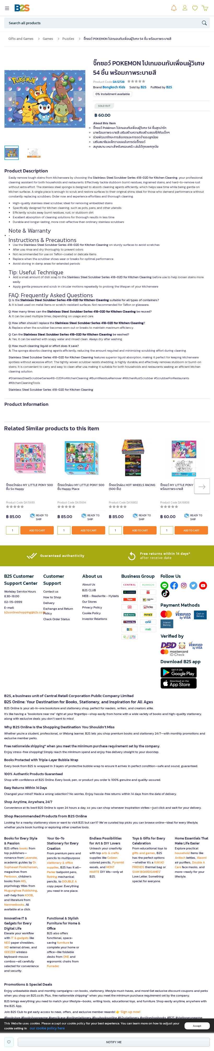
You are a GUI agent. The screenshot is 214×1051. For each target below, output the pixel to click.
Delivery (49, 603)
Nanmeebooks (14, 904)
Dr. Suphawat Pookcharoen (20, 864)
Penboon (10, 876)
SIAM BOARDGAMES (146, 871)
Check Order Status (56, 619)
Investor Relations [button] (94, 619)
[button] (10, 99)
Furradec (53, 966)
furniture (63, 942)
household (182, 853)
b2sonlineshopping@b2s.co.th (25, 612)
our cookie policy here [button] (47, 1028)
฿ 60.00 (102, 115)
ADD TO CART (37, 530)
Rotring (52, 876)
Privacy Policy (92, 607)
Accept (197, 1026)
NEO (7, 942)
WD (6, 947)
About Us (88, 584)
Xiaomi (201, 857)
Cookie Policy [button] (91, 613)
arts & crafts (110, 853)
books (23, 848)
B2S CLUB (89, 590)
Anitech (180, 857)
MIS (23, 881)
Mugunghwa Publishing (20, 890)
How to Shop (52, 597)
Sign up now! (130, 1011)
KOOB (29, 895)
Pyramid (118, 862)
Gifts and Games (20, 38)
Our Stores (89, 601)
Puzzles (68, 38)
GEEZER (9, 952)
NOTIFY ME (114, 1042)
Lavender (31, 857)
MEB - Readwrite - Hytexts (100, 596)
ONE (66, 956)
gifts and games (143, 853)
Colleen (112, 857)
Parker (51, 872)
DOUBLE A (69, 881)
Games (48, 38)
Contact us (50, 591)
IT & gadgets (20, 938)
